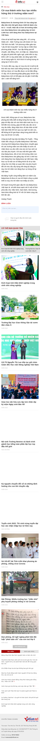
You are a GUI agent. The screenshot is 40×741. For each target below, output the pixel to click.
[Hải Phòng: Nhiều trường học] (20, 583)
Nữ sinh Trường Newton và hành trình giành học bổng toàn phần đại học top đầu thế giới (18, 444)
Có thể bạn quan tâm (12, 228)
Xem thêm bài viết (20, 646)
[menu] (2, 2)
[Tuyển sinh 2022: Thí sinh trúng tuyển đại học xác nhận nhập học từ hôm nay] (20, 508)
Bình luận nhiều (29, 651)
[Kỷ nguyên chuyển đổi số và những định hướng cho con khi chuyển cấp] (20, 468)
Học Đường (5, 449)
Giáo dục (6, 7)
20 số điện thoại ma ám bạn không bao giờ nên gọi (17, 668)
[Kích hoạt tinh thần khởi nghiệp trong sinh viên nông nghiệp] (12, 238)
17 (14, 681)
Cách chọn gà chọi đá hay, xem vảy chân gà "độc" (16, 686)
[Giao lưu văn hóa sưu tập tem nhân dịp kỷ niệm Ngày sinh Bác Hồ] (20, 386)
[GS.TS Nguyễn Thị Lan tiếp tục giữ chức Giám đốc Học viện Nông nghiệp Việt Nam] (20, 347)
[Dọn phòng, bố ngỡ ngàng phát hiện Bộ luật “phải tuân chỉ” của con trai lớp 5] (20, 621)
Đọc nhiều (11, 651)
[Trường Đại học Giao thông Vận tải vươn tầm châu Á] (20, 307)
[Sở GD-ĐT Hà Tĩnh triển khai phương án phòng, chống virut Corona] (20, 546)
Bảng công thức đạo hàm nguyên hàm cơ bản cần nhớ (18, 655)
